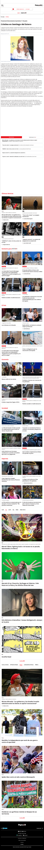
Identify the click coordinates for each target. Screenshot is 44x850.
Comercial (39, 828)
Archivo (22, 844)
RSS (42, 828)
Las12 (9, 509)
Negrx (21, 664)
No (6, 509)
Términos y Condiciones (22, 838)
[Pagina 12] (39, 5)
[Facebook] (18, 831)
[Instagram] (19, 831)
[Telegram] (25, 831)
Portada (2, 16)
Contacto (22, 842)
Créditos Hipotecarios (20, 9)
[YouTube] (24, 831)
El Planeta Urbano (14, 664)
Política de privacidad (22, 840)
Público (36, 664)
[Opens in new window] (19, 835)
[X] (21, 831)
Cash (3, 509)
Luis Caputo (28, 9)
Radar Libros (22, 509)
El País (7, 16)
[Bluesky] (22, 831)
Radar (17, 509)
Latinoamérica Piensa (28, 664)
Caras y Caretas (5, 664)
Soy (13, 509)
